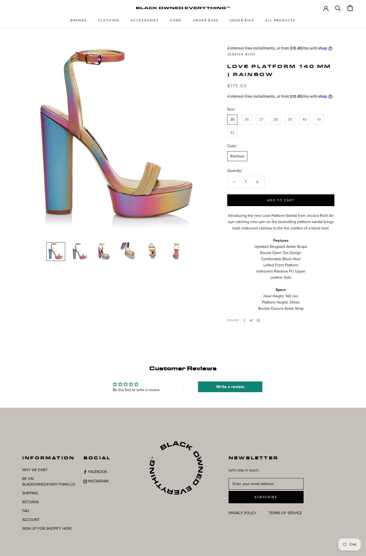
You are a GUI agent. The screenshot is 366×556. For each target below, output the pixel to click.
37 (261, 119)
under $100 (242, 20)
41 (319, 119)
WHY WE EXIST (35, 470)
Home (176, 20)
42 (232, 132)
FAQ (25, 511)
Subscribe (266, 497)
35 (232, 119)
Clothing (108, 20)
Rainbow (237, 156)
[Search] (338, 8)
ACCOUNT (31, 519)
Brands (78, 20)
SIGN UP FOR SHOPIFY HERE (47, 528)
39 (290, 119)
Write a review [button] (230, 386)
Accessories (145, 20)
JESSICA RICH (241, 54)
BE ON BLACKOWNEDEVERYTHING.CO (48, 481)
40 (304, 119)
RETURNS (30, 502)
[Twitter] (251, 320)
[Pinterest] (258, 320)
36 (247, 119)
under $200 (205, 20)
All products (280, 20)
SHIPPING (30, 493)
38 (275, 119)
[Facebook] (244, 320)
